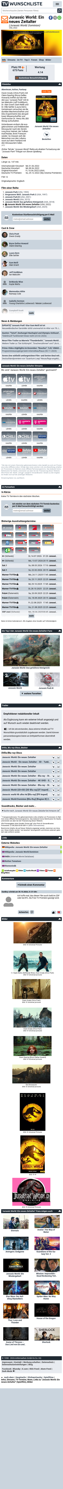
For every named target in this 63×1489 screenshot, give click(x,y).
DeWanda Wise (16, 282)
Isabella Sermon (16, 301)
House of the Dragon (46, 1318)
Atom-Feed (46, 1369)
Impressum (7, 1362)
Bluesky (16, 1369)
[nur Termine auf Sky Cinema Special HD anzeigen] (48, 535)
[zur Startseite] (22, 3)
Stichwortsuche (35, 1377)
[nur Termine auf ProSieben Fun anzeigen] (7, 535)
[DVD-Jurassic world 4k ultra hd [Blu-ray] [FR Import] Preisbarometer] (59, 795)
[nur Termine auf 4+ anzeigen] (7, 550)
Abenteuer (6, 89)
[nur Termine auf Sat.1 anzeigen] (21, 528)
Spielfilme (49, 1377)
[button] (51, 18)
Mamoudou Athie (17, 291)
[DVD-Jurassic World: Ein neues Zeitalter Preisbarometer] (59, 758)
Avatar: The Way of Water (46, 1231)
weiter (47, 219)
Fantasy (22, 89)
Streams (11, 60)
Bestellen (46, 139)
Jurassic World (15, 688)
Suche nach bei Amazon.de (31, 811)
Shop (41, 60)
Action (15, 89)
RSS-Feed (34, 1369)
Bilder (48, 60)
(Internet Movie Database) (19, 856)
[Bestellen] (46, 134)
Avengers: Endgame (15, 1251)
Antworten (23, 912)
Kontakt (18, 1362)
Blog (30, 1364)
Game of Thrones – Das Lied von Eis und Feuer (14, 1343)
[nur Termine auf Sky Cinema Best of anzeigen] (21, 550)
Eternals (15, 1230)
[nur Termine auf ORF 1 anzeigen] (21, 543)
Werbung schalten (31, 1362)
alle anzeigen (7, 528)
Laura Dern (14, 253)
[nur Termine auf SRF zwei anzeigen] (48, 543)
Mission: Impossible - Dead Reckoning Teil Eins (46, 1274)
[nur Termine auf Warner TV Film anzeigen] (7, 543)
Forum (34, 60)
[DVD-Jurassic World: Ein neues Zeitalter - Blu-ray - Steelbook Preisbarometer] (59, 786)
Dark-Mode (7, 1371)
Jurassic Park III (46, 688)
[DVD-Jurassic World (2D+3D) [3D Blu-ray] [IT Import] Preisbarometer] (59, 790)
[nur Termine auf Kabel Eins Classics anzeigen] (48, 528)
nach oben (9, 1377)
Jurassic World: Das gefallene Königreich (30, 668)
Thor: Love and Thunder (15, 1321)
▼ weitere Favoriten (31, 693)
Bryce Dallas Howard (18, 243)
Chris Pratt (14, 234)
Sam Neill (13, 262)
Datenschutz (48, 1362)
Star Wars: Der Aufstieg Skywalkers (15, 1297)
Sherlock (46, 1342)
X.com (25, 1369)
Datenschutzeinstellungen (14, 1364)
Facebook (6, 1369)
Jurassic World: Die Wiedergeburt (15, 1275)
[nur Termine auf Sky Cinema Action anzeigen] (34, 535)
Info (4, 60)
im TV (20, 60)
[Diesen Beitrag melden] (32, 912)
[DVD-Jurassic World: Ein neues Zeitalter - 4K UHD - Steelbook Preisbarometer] (59, 781)
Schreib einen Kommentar (31, 885)
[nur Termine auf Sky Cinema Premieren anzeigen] (21, 535)
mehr (31, 313)
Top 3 (26, 60)
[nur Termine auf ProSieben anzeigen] (34, 528)
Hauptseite (21, 1377)
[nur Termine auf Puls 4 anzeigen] (34, 543)
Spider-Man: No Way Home (46, 1297)
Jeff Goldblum (15, 272)
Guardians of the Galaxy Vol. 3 (46, 1252)
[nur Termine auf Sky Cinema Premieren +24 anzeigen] (34, 550)
